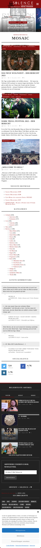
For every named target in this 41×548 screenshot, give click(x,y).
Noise (11, 249)
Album (14, 501)
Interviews (12, 217)
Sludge (11, 268)
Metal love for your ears (8, 493)
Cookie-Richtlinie (10, 545)
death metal (6, 507)
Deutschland (18, 507)
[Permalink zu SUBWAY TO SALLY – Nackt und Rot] (5, 337)
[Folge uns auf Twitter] (3, 366)
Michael (11, 335)
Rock (10, 259)
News (25, 22)
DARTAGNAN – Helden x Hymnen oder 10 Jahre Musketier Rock (20, 203)
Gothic (11, 241)
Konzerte (31, 46)
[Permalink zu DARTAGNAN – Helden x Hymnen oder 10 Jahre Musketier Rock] (5, 297)
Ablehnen (20, 536)
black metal (13, 504)
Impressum (32, 545)
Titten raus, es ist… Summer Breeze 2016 (26, 444)
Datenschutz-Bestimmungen (22, 545)
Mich (4, 77)
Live (19, 22)
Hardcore (12, 243)
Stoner (11, 270)
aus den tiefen (24, 501)
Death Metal (12, 235)
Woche (7, 395)
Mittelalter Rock (18, 261)
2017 (8, 501)
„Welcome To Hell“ (12, 167)
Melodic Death (13, 247)
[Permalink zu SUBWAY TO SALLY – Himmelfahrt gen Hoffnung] (5, 318)
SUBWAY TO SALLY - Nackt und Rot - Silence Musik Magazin (22, 317)
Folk (24, 46)
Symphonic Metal (14, 272)
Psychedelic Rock (18, 264)
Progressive (12, 257)
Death (28, 504)
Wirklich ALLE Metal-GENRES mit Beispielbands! (28, 401)
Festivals (12, 22)
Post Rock (16, 263)
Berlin (33, 501)
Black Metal (7, 46)
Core (10, 233)
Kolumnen (12, 219)
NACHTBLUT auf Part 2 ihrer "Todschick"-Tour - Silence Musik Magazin (23, 349)
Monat (20, 395)
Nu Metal (12, 251)
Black (4, 504)
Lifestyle (7, 215)
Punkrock (16, 266)
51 (31, 404)
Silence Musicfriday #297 (13, 200)
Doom (16, 94)
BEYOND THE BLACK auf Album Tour (27, 429)
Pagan (18, 97)
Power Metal (13, 255)
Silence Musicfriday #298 (13, 194)
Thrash (11, 274)
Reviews (7, 229)
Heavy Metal (13, 245)
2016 (3, 501)
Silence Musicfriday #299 (13, 192)
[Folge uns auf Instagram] (3, 372)
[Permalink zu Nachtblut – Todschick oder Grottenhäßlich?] (5, 350)
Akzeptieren (20, 530)
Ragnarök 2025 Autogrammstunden (17, 27)
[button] (38, 512)
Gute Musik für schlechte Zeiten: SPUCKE (18, 197)
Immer (33, 395)
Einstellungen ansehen (20, 541)
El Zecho (5, 169)
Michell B (11, 296)
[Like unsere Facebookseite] (22, 366)
